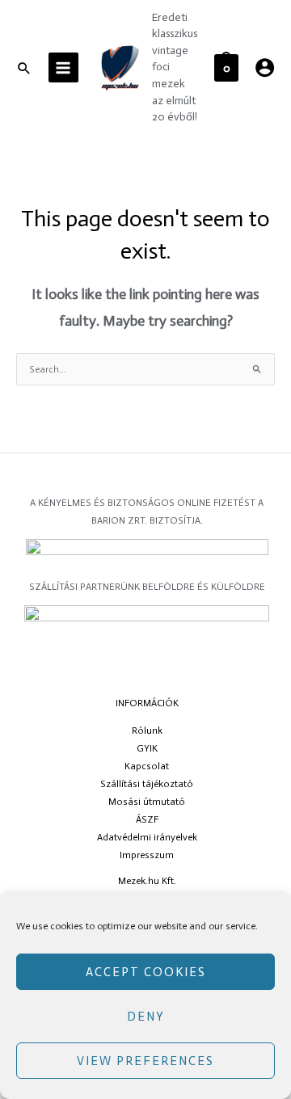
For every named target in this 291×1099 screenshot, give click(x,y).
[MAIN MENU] (63, 67)
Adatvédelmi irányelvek (147, 837)
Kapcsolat (146, 766)
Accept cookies (146, 972)
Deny (146, 1016)
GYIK (147, 748)
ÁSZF (147, 819)
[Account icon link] (265, 67)
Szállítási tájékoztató (146, 784)
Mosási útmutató (146, 801)
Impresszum (147, 855)
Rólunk (147, 730)
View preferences (145, 1061)
